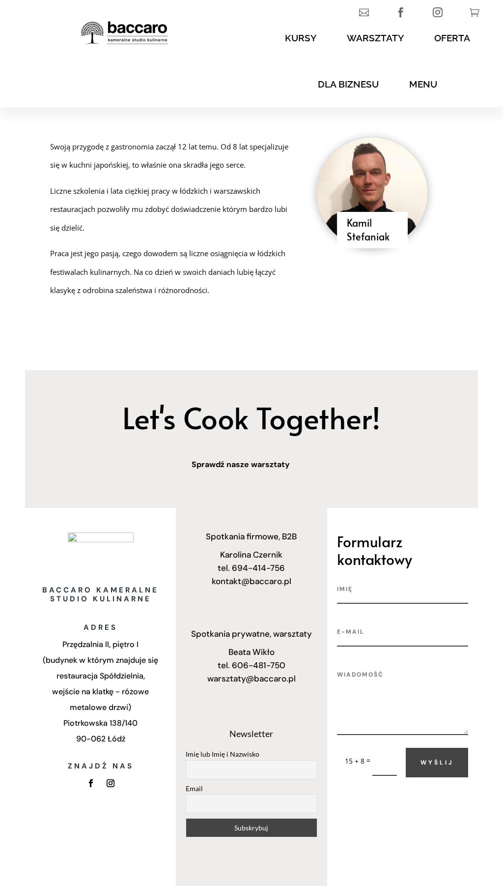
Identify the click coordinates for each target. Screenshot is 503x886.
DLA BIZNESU (348, 84)
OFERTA (452, 37)
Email (194, 788)
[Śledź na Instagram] (110, 783)
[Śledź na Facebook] (91, 783)
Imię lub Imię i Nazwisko (222, 754)
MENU (423, 84)
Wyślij (436, 763)
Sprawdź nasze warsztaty (241, 464)
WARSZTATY (375, 37)
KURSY (300, 37)
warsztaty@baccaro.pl (251, 678)
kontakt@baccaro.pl (251, 581)
